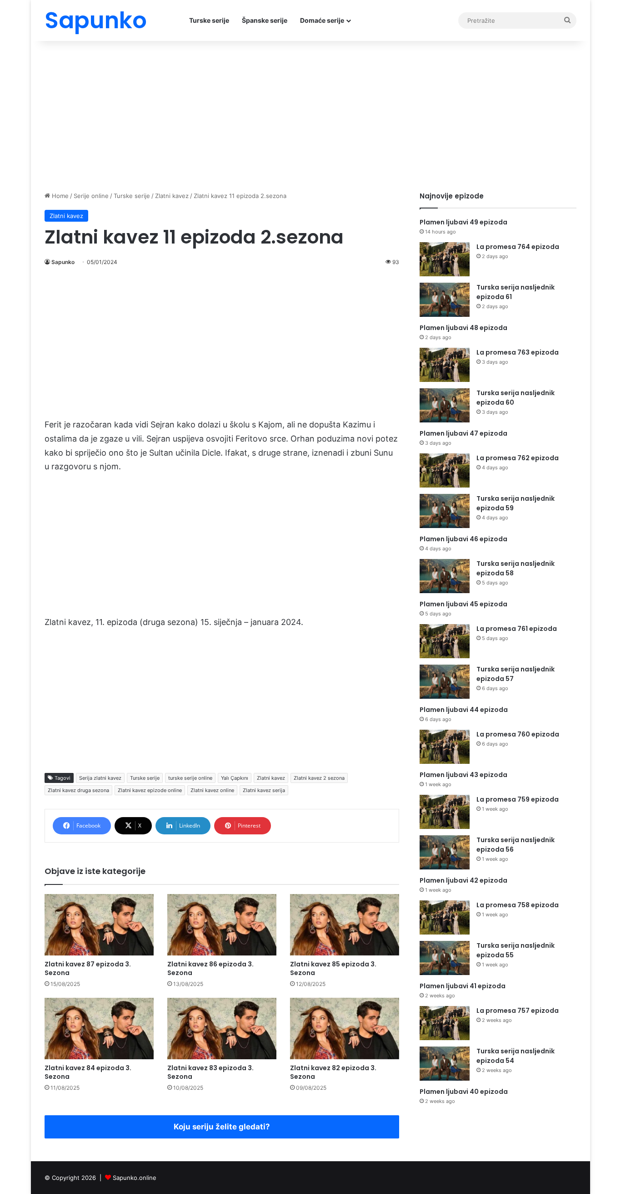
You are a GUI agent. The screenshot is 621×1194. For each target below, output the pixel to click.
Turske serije (209, 20)
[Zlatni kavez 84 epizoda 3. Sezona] (99, 1028)
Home (59, 195)
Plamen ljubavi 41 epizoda (463, 986)
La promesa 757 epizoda (517, 1010)
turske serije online (190, 778)
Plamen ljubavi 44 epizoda (464, 709)
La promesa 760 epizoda (517, 734)
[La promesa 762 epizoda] (445, 470)
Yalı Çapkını (234, 778)
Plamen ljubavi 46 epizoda (463, 539)
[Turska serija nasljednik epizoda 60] (445, 405)
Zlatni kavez (172, 195)
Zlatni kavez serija (264, 790)
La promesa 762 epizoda (517, 457)
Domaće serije (322, 20)
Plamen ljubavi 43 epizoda (463, 774)
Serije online (91, 195)
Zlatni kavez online (212, 790)
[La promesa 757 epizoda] (445, 1023)
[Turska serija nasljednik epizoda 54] (445, 1064)
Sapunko (63, 262)
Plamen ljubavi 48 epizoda (463, 327)
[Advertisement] (310, 114)
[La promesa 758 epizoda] (445, 917)
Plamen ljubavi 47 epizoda (463, 433)
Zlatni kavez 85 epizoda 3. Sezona (333, 968)
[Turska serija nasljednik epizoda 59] (445, 511)
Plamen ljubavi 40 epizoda (464, 1091)
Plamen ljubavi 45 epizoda (463, 604)
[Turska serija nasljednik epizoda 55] (445, 958)
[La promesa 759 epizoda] (445, 812)
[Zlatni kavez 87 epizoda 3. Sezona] (99, 924)
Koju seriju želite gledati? (222, 1126)
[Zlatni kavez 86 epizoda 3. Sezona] (221, 924)
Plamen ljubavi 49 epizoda (463, 222)
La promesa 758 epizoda (517, 904)
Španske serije (264, 20)
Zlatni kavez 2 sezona (319, 778)
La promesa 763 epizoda (517, 352)
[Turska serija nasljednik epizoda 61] (445, 300)
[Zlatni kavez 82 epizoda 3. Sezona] (344, 1028)
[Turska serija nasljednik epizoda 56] (445, 852)
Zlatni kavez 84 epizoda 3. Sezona (88, 1072)
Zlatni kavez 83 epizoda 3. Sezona (210, 1072)
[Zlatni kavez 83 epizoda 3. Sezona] (221, 1028)
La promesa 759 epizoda (517, 799)
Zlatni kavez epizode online (150, 790)
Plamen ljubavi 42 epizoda (463, 880)
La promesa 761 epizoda (516, 628)
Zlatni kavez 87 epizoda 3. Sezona (88, 968)
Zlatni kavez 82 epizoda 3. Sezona (333, 1072)
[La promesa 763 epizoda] (445, 365)
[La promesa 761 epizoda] (445, 641)
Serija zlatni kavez (100, 778)
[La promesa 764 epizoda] (445, 259)
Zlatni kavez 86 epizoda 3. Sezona (210, 968)
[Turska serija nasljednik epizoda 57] (445, 682)
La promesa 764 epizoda (517, 246)
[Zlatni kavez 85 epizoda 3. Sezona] (344, 924)
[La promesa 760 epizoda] (445, 747)
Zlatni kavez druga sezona (78, 790)
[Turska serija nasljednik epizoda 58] (445, 576)
